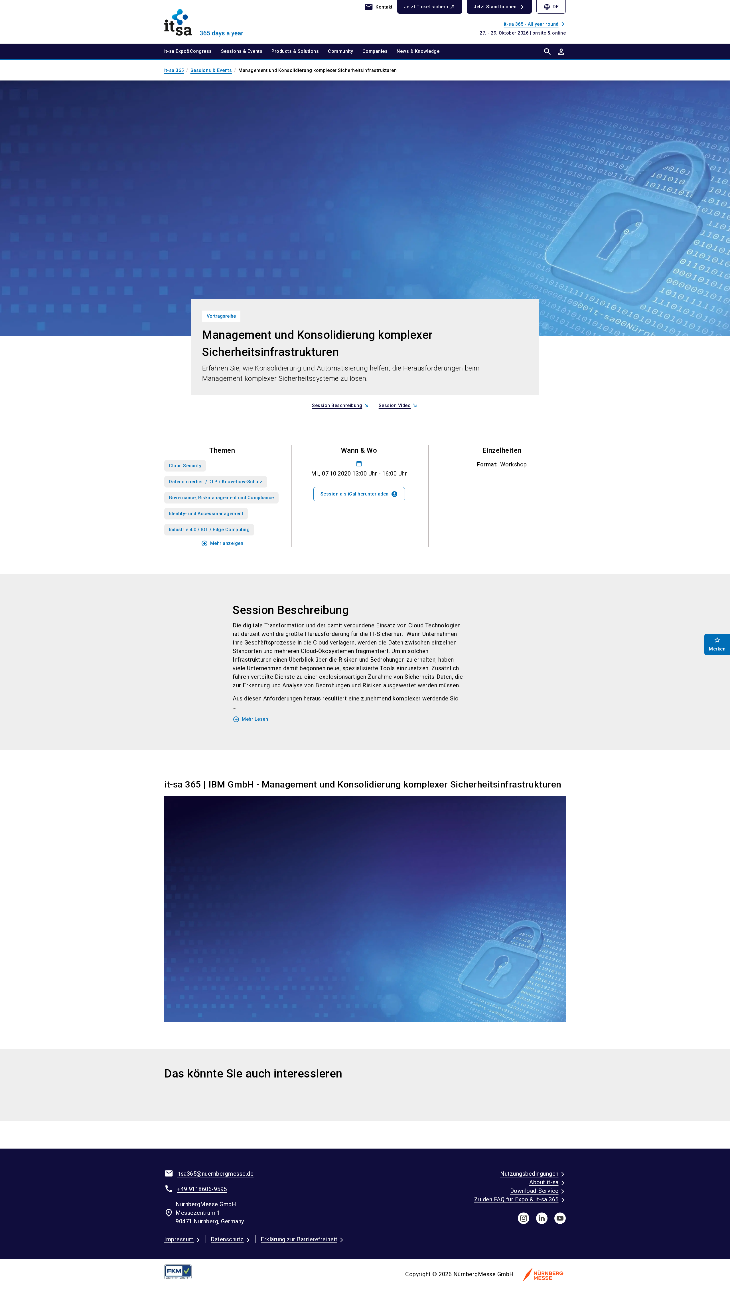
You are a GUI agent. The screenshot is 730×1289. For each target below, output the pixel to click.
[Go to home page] (211, 21)
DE (551, 6)
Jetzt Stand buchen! (496, 6)
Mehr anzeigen (222, 543)
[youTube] (560, 1218)
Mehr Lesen (250, 719)
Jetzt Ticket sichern (426, 6)
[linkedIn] (542, 1218)
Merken (717, 644)
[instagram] (523, 1218)
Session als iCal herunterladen (359, 494)
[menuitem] (192, 51)
